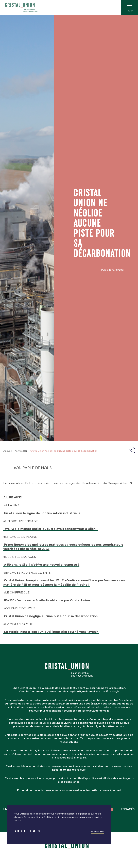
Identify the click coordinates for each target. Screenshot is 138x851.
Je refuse (35, 831)
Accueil (7, 450)
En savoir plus (97, 831)
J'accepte (19, 831)
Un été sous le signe (42, 513)
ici (130, 483)
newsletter (21, 450)
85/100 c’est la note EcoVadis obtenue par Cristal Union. (47, 600)
